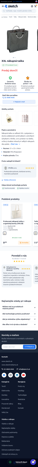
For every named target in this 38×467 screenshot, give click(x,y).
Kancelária (5, 399)
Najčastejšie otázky (8, 428)
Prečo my (21, 386)
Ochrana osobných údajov (11, 450)
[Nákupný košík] (35, 6)
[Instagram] (10, 375)
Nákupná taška (22, 17)
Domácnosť (6, 408)
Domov (5, 17)
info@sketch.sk (24, 369)
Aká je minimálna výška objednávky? (16, 319)
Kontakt (21, 408)
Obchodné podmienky (9, 432)
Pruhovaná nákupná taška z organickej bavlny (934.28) (13, 222)
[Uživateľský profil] (32, 6)
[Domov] (11, 6)
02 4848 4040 (9, 369)
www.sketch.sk (7, 361)
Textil (10, 17)
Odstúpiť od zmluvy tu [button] (10, 454)
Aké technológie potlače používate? (16, 314)
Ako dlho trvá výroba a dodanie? (14, 324)
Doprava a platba (8, 437)
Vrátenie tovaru (7, 445)
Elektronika (6, 391)
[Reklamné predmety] (3, 6)
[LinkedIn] (17, 375)
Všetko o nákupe (8, 424)
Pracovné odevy (7, 404)
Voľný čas (5, 412)
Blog (19, 404)
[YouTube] (23, 375)
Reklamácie (6, 441)
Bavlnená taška (32, 17)
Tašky (15, 17)
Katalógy (21, 391)
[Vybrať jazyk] (36, 1)
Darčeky (4, 395)
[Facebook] (4, 375)
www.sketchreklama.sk (10, 365)
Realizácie (21, 399)
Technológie (22, 395)
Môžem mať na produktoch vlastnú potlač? (12, 307)
